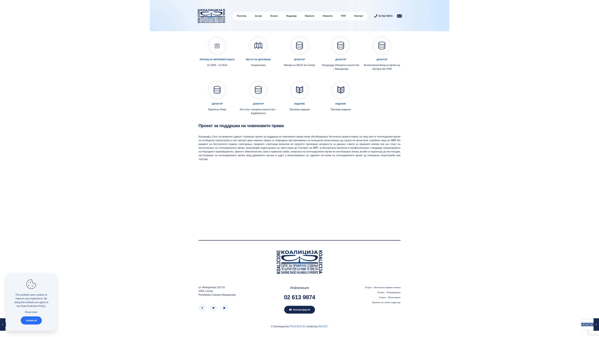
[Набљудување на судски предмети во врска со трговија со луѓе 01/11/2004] (590, 324)
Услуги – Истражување (389, 292)
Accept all (31, 320)
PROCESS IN (297, 326)
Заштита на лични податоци (386, 302)
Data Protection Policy (33, 306)
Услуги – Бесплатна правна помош (383, 287)
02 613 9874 (299, 297)
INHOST (322, 326)
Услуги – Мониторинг (390, 297)
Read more (31, 312)
